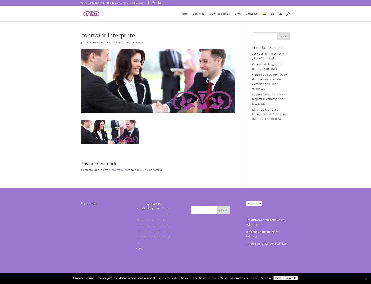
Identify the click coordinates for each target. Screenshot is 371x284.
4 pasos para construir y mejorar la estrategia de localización (267, 98)
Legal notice (89, 203)
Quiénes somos (219, 13)
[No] (366, 279)
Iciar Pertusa (94, 42)
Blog (238, 13)
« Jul (139, 248)
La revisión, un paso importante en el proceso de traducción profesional (270, 114)
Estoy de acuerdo (285, 278)
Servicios (198, 13)
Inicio (184, 13)
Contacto (252, 13)
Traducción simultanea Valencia (267, 244)
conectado (117, 170)
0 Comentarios (134, 42)
